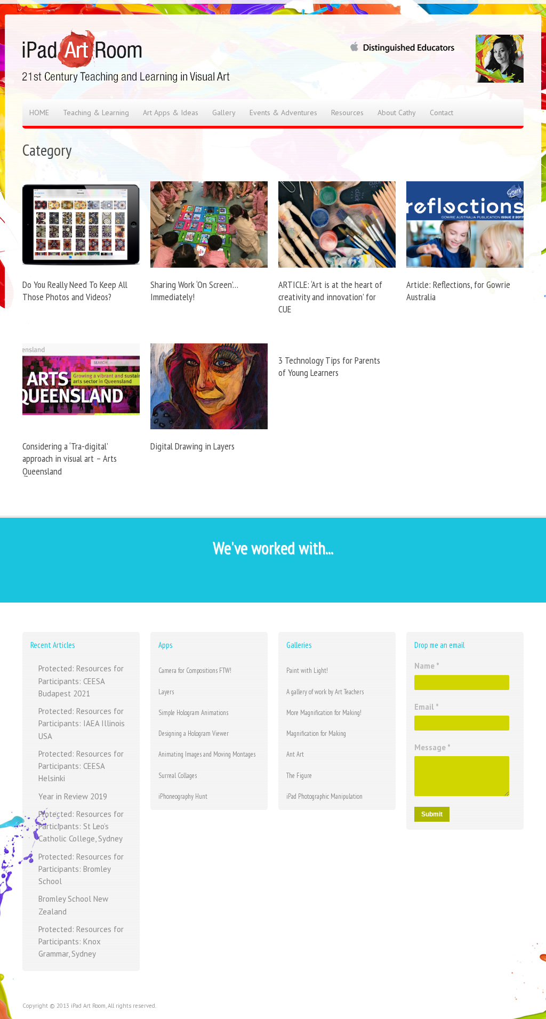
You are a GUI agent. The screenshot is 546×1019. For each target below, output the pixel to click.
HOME (39, 112)
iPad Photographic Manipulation (324, 796)
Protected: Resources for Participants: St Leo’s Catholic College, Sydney (81, 826)
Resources (347, 112)
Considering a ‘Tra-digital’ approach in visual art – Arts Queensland (69, 458)
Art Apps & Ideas (170, 112)
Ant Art (295, 754)
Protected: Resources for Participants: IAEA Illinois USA (81, 723)
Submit (432, 814)
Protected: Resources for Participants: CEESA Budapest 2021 (81, 681)
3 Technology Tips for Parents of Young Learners (329, 366)
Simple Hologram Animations (193, 712)
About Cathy (397, 112)
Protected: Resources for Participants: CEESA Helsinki (81, 766)
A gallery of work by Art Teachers (325, 691)
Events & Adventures (283, 112)
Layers (166, 691)
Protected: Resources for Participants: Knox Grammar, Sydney (81, 941)
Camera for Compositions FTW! (194, 670)
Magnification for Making (316, 733)
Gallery (224, 112)
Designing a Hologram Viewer (193, 733)
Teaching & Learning (96, 112)
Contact (441, 112)
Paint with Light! (307, 670)
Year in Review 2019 (72, 796)
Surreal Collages (177, 775)
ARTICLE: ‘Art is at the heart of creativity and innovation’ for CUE (330, 297)
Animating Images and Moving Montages (206, 754)
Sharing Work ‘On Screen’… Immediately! (194, 290)
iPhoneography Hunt (182, 796)
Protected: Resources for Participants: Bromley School (81, 869)
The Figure (299, 775)
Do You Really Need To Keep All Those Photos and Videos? (74, 290)
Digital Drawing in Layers (192, 446)
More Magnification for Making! (324, 712)
